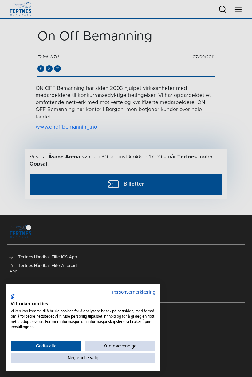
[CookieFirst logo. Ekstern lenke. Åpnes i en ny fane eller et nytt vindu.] (13, 297)
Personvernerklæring (133, 292)
